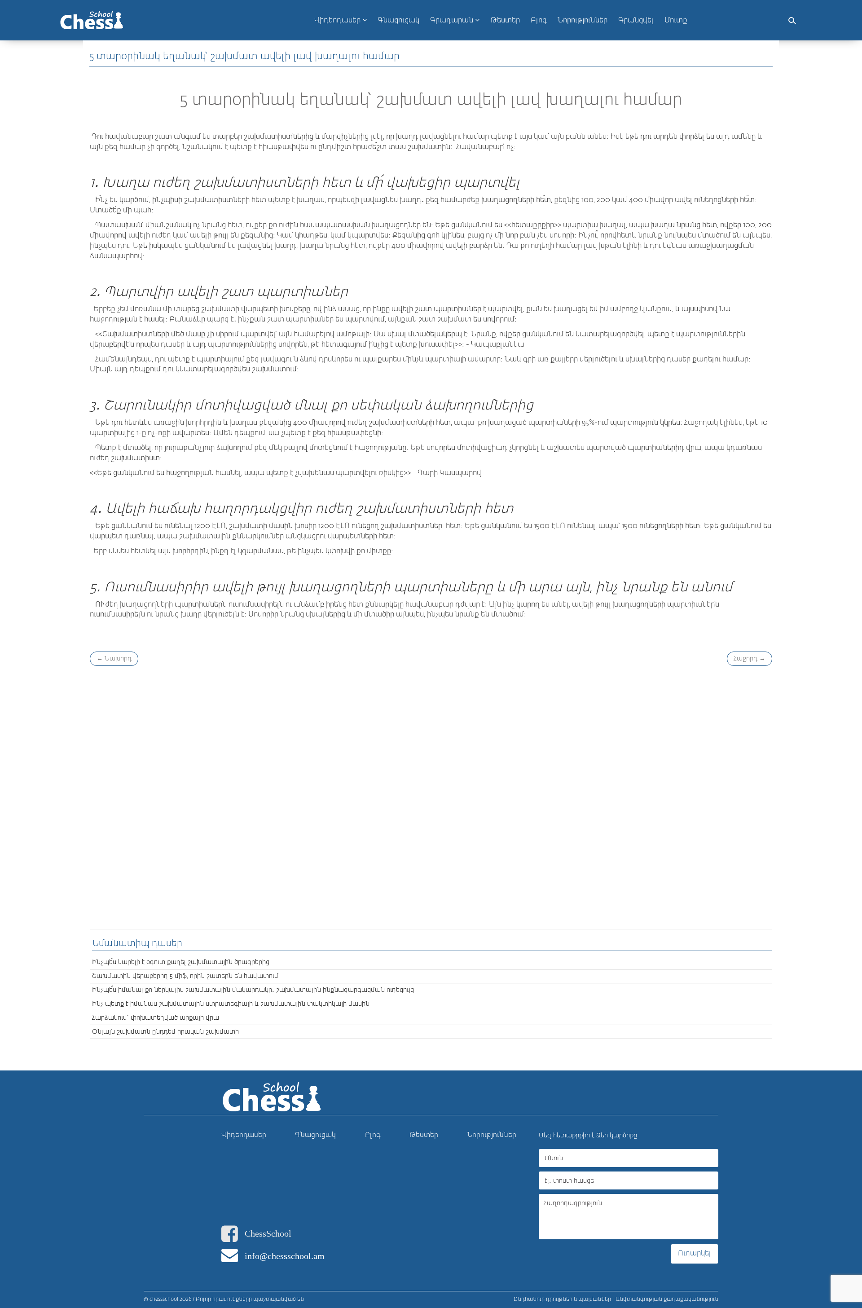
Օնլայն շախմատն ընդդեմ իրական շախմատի (165, 1032)
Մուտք (675, 20)
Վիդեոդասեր (338, 20)
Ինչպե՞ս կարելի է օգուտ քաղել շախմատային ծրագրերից (180, 962)
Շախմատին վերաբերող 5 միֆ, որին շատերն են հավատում (185, 976)
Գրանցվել (636, 20)
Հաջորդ (749, 659)
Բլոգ (373, 1135)
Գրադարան (452, 20)
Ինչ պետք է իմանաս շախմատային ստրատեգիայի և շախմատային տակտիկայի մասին (230, 1004)
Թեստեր (423, 1135)
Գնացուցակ (315, 1135)
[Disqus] (431, 796)
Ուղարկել (694, 1253)
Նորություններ (491, 1135)
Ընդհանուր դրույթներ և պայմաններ (562, 1299)
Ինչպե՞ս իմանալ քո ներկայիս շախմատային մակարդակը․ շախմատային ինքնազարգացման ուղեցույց (253, 990)
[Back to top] (846, 1262)
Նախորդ (114, 659)
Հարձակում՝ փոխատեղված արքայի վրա (155, 1018)
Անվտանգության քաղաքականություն (667, 1299)
